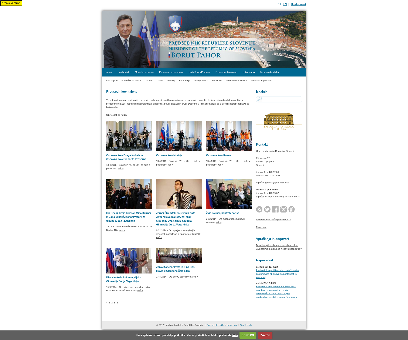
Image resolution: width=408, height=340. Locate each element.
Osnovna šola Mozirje (169, 155)
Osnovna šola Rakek (218, 155)
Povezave (261, 227)
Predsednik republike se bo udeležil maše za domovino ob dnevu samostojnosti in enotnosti (277, 274)
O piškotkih (246, 325)
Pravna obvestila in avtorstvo (222, 325)
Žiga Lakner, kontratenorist (222, 213)
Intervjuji (171, 80)
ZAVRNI (265, 335)
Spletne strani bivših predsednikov (273, 219)
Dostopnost (298, 4)
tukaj (235, 335)
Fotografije (184, 80)
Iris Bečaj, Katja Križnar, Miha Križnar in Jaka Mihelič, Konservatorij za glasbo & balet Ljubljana (128, 217)
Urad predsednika (269, 72)
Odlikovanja (249, 72)
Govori (149, 80)
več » (120, 168)
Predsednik (123, 72)
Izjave (160, 80)
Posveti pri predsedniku (171, 72)
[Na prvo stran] (204, 39)
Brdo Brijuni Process (199, 72)
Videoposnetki (201, 80)
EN (285, 4)
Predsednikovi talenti (236, 80)
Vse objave (112, 80)
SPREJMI (248, 335)
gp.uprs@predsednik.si (277, 182)
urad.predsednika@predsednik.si (282, 196)
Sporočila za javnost (131, 80)
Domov (108, 72)
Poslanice (217, 80)
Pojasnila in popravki (261, 80)
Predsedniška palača (226, 72)
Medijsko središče (144, 72)
